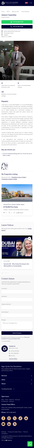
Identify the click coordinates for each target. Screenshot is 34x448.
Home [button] (2, 11)
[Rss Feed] (15, 424)
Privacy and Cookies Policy (13, 338)
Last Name (4, 296)
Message (3, 320)
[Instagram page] (9, 418)
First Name (4, 288)
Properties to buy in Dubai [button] (18, 177)
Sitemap (3, 432)
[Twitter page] (15, 418)
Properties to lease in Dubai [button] (9, 179)
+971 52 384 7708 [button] (18, 22)
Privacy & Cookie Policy (14, 432)
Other (3, 379)
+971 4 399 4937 (11, 412)
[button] (9, 3)
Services (4, 375)
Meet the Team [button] (15, 11)
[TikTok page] (20, 418)
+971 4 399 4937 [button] (15, 353)
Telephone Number (6, 304)
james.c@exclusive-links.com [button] (12, 31)
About (4, 383)
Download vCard (8, 33)
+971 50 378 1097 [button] (15, 351)
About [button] (8, 11)
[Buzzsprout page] (26, 418)
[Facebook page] (3, 418)
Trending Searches (6, 389)
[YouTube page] (3, 424)
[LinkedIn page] (9, 424)
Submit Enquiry (17, 333)
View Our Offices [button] (13, 358)
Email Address (5, 312)
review (8, 155)
